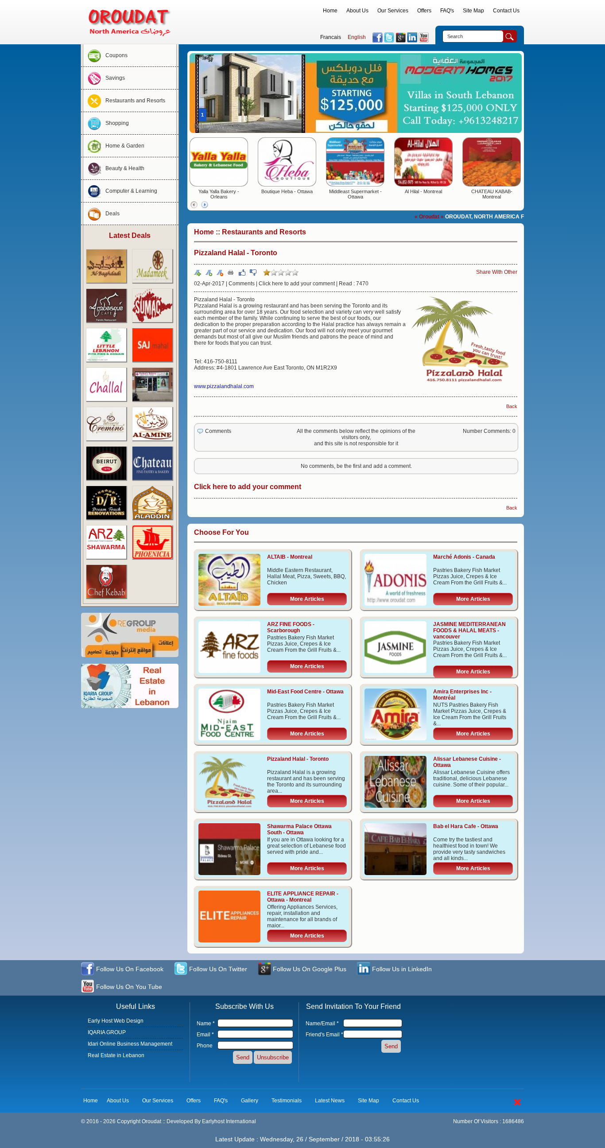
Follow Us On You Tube (128, 986)
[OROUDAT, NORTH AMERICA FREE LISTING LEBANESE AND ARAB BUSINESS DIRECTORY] (130, 38)
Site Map (473, 11)
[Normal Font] (197, 272)
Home (330, 11)
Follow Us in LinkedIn (401, 969)
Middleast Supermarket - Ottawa (355, 194)
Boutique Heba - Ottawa (287, 191)
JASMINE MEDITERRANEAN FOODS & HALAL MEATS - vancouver (469, 630)
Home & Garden (124, 146)
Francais (330, 37)
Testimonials (286, 1100)
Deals (112, 213)
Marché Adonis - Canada (464, 557)
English (357, 37)
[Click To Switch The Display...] (517, 1107)
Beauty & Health (124, 168)
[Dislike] (252, 272)
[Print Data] (230, 272)
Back (511, 406)
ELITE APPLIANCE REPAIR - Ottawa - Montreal (302, 897)
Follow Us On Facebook (128, 969)
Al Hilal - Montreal (423, 191)
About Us (357, 11)
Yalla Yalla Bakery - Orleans (218, 194)
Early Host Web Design (115, 1021)
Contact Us (506, 11)
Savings (115, 78)
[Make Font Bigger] (208, 272)
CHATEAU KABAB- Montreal (491, 194)
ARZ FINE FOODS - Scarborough (290, 627)
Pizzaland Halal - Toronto (298, 759)
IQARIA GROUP (107, 1032)
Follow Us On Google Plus (308, 969)
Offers (424, 11)
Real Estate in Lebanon (116, 1055)
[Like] (241, 272)
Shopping (117, 123)
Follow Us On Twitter (217, 969)
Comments (242, 283)
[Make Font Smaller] (219, 272)
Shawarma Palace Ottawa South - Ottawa (299, 829)
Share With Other (496, 272)
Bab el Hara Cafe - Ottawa (465, 826)
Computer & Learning (131, 191)
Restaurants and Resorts (135, 100)
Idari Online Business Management (130, 1044)
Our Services (392, 11)
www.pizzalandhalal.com (224, 386)
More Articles (307, 599)
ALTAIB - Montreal (289, 557)
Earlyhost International (229, 1121)
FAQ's (447, 11)
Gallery (249, 1100)
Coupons (116, 55)
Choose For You (221, 532)
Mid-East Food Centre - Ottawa (305, 692)
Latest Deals (130, 235)
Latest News (330, 1100)
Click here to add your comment (297, 283)
